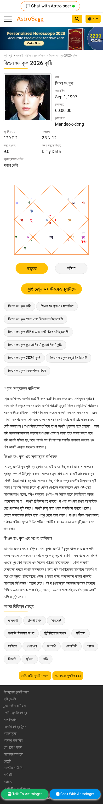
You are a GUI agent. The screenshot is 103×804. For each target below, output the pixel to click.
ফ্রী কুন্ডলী (10, 699)
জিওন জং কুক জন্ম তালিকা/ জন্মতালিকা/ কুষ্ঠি (35, 344)
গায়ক (90, 646)
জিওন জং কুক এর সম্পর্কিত (57, 306)
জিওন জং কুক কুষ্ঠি (19, 306)
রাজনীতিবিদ (34, 620)
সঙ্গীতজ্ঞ (80, 633)
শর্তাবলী (8, 775)
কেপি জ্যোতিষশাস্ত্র (15, 712)
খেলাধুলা (32, 646)
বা (94, 19)
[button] (8, 38)
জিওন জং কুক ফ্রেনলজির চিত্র (27, 370)
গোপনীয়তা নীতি (13, 768)
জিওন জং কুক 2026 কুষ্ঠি (24, 357)
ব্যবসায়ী (13, 620)
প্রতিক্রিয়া (10, 733)
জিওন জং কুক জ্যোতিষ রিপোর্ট (68, 357)
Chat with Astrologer (49, 5)
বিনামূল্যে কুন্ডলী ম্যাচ (16, 692)
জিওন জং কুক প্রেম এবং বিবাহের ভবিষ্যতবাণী (35, 319)
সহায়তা (8, 782)
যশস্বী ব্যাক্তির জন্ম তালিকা (31, 55)
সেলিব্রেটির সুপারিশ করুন (35, 676)
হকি (45, 659)
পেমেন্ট (7, 761)
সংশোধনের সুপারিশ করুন (68, 676)
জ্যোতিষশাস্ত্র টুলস (15, 726)
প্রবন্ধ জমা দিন (13, 740)
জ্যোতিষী (71, 646)
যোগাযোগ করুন (13, 747)
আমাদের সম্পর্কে (13, 754)
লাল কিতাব (10, 719)
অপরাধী (51, 646)
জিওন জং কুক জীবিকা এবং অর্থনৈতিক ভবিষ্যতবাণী (38, 331)
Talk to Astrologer (27, 794)
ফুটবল (29, 659)
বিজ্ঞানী (12, 659)
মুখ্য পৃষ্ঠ (8, 55)
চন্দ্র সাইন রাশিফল (15, 706)
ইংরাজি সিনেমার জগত (21, 633)
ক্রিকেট (56, 620)
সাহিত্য (12, 646)
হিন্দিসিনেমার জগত (55, 633)
